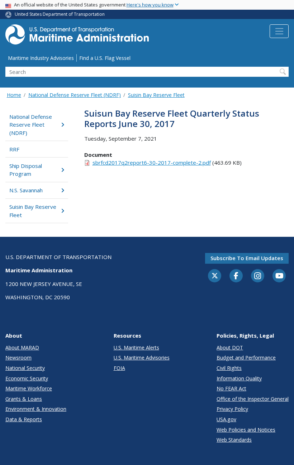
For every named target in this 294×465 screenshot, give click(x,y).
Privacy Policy (232, 408)
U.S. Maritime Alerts (136, 347)
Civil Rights (229, 368)
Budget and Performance (246, 357)
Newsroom (18, 357)
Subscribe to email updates (246, 258)
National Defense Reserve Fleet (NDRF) (74, 94)
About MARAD (22, 347)
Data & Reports (23, 419)
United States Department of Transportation (60, 14)
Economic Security (26, 378)
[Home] (77, 36)
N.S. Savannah (26, 190)
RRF (14, 149)
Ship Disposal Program (25, 170)
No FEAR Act (231, 388)
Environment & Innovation (35, 408)
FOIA (119, 368)
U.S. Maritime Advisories (142, 357)
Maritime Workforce (28, 388)
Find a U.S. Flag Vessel (105, 58)
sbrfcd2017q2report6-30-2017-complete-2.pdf (152, 162)
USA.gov (226, 419)
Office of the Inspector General (253, 398)
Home (14, 94)
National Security (25, 368)
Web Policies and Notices (246, 429)
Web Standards (234, 439)
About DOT (230, 347)
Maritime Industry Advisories (41, 58)
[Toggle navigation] (279, 31)
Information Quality (239, 378)
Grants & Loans (23, 398)
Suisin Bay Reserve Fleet (156, 94)
